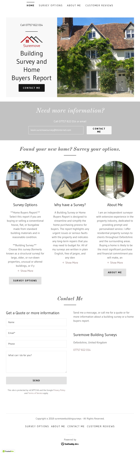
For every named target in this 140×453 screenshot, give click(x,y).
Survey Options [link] (51, 5)
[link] (31, 41)
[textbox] (55, 130)
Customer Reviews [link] (99, 5)
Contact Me (31, 87)
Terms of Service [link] (35, 393)
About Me (115, 272)
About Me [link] (74, 5)
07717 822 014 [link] (34, 25)
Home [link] (30, 5)
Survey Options (25, 280)
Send (36, 380)
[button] (25, 270)
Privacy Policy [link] (59, 390)
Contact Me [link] (76, 426)
